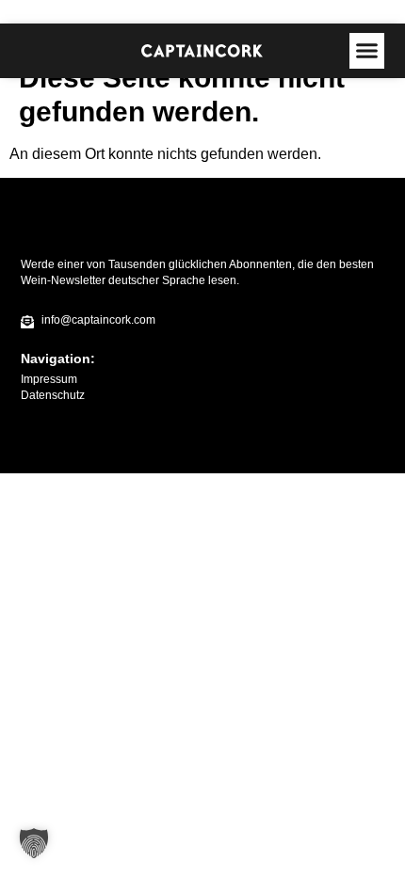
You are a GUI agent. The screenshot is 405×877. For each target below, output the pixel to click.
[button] (367, 51)
